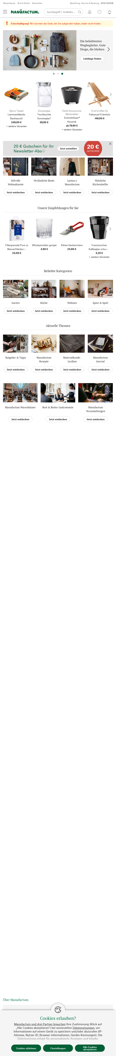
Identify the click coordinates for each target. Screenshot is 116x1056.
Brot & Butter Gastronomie (57, 407)
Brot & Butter (24, 3)
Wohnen (72, 303)
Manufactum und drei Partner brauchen (40, 1024)
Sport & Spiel (100, 303)
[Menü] (5, 11)
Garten (16, 303)
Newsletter (37, 3)
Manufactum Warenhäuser (20, 407)
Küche (44, 303)
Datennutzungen (83, 1027)
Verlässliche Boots (44, 180)
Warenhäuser (9, 3)
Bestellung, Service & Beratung (91, 3)
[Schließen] (110, 144)
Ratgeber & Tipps (15, 357)
